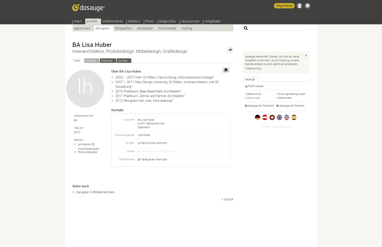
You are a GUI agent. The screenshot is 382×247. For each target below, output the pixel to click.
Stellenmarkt (112, 21)
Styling (186, 28)
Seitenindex (285, 98)
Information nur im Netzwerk (157, 151)
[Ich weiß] (306, 55)
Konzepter (145, 28)
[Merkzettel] (307, 6)
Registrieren (284, 6)
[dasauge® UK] (279, 117)
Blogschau (167, 21)
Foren (149, 21)
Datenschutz (253, 68)
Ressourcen (190, 21)
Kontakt (123, 60)
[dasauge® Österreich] (264, 117)
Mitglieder (213, 21)
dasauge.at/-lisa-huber (154, 159)
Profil (77, 60)
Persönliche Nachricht (154, 143)
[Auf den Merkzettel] (225, 70)
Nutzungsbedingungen (291, 94)
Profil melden (256, 86)
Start (78, 21)
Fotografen (123, 28)
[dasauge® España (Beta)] (294, 117)
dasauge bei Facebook (261, 105)
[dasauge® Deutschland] (257, 117)
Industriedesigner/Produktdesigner (89, 150)
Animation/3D (86, 144)
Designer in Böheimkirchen (95, 192)
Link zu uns (253, 98)
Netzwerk (107, 60)
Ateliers (134, 21)
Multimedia (167, 28)
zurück (228, 199)
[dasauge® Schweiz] (272, 117)
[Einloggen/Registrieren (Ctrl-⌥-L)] (300, 6)
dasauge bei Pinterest (291, 105)
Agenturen (82, 28)
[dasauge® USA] (286, 117)
